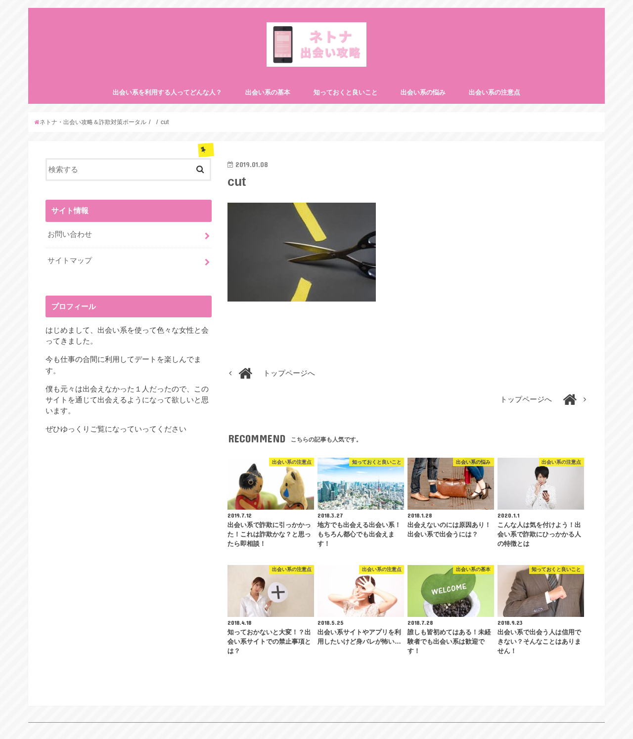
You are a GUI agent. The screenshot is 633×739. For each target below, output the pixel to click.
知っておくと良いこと (346, 92)
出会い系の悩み (423, 92)
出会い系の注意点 (494, 92)
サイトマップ (69, 260)
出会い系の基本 (267, 92)
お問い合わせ (69, 234)
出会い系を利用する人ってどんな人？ (167, 92)
